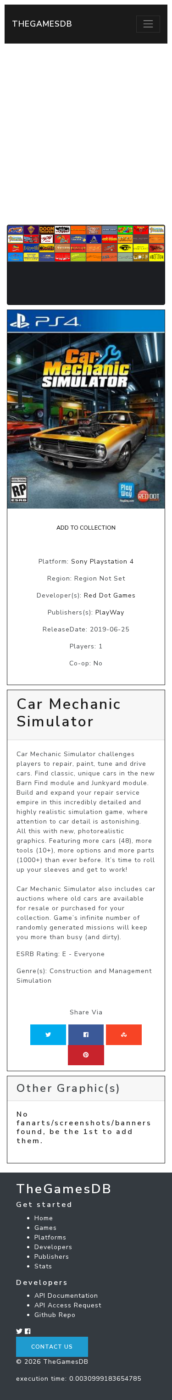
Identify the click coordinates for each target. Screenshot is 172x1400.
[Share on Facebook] (86, 1034)
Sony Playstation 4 (102, 561)
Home (43, 1218)
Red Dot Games (110, 595)
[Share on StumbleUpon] (124, 1034)
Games (45, 1227)
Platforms (50, 1237)
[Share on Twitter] (48, 1034)
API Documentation (66, 1295)
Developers (53, 1247)
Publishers (51, 1256)
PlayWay (109, 612)
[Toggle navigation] (148, 24)
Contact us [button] (52, 1346)
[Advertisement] (86, 134)
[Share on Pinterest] (86, 1055)
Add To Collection (86, 527)
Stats (43, 1266)
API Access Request (67, 1305)
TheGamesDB (42, 23)
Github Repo (55, 1315)
